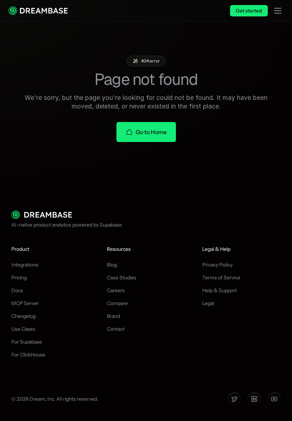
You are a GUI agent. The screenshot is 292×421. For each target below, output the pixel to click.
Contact (116, 329)
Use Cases (23, 329)
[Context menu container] (38, 10)
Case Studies (121, 277)
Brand (113, 316)
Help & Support (219, 290)
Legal (208, 303)
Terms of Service (221, 277)
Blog (112, 265)
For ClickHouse (28, 354)
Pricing (19, 277)
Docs (17, 290)
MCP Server (25, 303)
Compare (117, 303)
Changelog (23, 316)
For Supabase (26, 342)
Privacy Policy (217, 265)
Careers (116, 290)
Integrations (24, 265)
